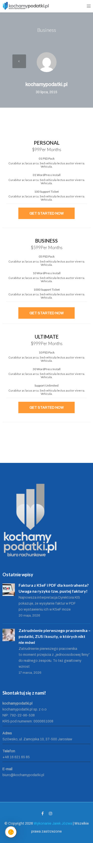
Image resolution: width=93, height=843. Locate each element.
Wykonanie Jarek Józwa (53, 823)
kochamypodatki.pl (46, 84)
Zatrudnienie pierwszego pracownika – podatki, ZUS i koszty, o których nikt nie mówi (55, 636)
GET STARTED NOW (47, 213)
